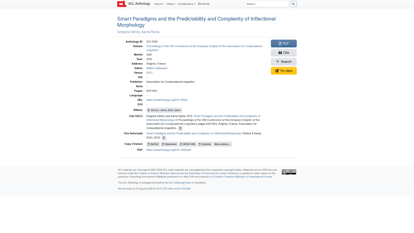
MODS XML (189, 144)
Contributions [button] (185, 4)
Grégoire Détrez (128, 32)
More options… (222, 144)
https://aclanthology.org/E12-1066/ (167, 99)
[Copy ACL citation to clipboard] (180, 128)
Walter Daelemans (157, 68)
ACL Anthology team (180, 182)
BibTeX (155, 144)
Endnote (206, 144)
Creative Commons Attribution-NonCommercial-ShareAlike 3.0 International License (183, 173)
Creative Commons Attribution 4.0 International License (243, 176)
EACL (149, 72)
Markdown (171, 144)
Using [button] (169, 4)
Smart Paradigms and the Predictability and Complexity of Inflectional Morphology (196, 22)
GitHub (205, 4)
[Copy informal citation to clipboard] (164, 137)
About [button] (157, 4)
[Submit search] (293, 4)
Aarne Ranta (150, 32)
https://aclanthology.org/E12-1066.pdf (168, 149)
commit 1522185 (181, 188)
